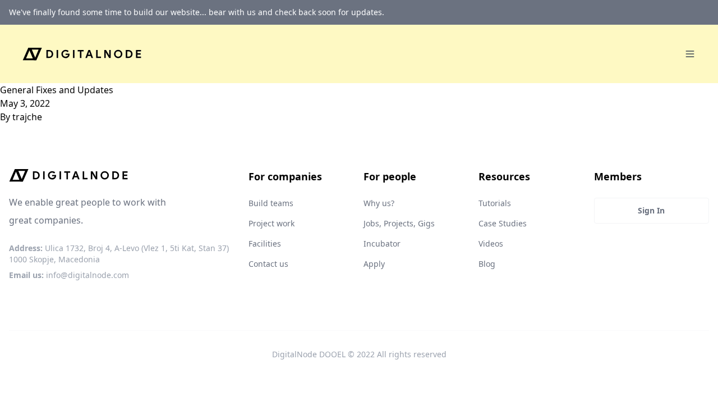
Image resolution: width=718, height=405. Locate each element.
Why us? (378, 203)
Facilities (264, 243)
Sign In (651, 210)
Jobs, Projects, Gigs (399, 223)
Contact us (268, 263)
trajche (27, 117)
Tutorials (494, 203)
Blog (486, 263)
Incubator (382, 243)
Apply (374, 263)
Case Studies (502, 223)
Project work (271, 223)
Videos (490, 243)
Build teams (270, 203)
